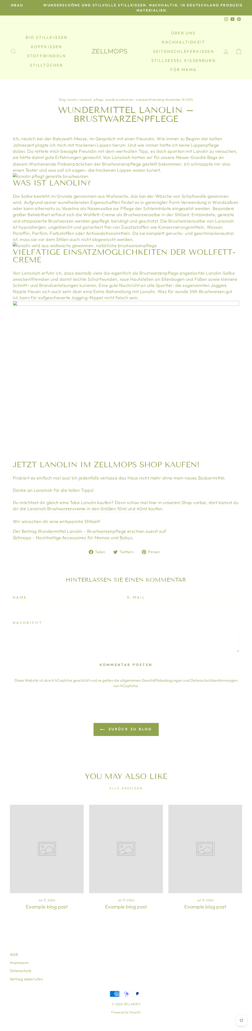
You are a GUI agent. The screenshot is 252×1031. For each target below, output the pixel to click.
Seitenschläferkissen (183, 51)
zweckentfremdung (150, 99)
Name (20, 597)
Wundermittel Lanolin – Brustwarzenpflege (82, 531)
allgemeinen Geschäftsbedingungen (151, 680)
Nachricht (27, 623)
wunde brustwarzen (119, 99)
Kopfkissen (46, 46)
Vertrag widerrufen (26, 979)
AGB (14, 954)
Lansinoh (121, 157)
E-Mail (136, 597)
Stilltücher (46, 65)
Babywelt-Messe (70, 138)
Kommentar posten (126, 665)
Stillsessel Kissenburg (183, 60)
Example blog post (47, 907)
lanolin (73, 99)
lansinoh (85, 99)
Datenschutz (21, 970)
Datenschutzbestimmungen (213, 680)
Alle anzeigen (126, 788)
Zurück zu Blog (129, 729)
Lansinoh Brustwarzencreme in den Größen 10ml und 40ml (87, 508)
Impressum (19, 962)
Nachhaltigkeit (183, 42)
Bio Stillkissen (47, 37)
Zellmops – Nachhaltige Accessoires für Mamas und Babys (72, 537)
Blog (62, 99)
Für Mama (183, 69)
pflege (98, 99)
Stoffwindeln (46, 55)
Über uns (183, 32)
